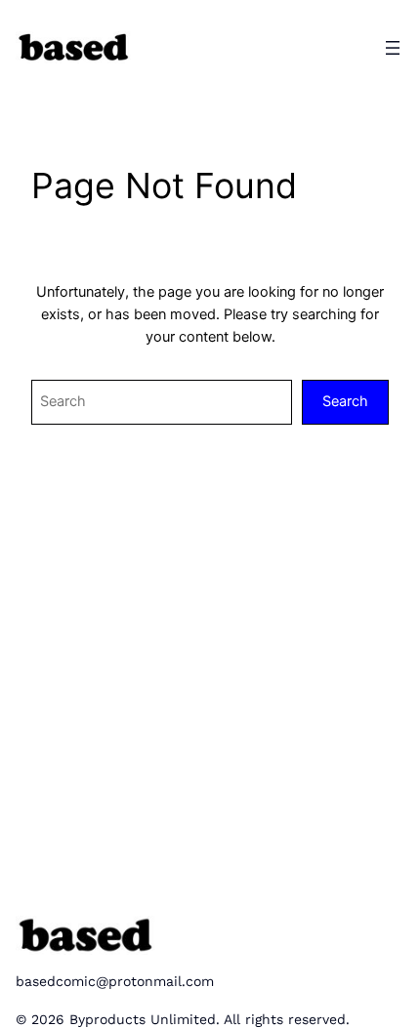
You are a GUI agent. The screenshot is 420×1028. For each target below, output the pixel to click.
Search (345, 401)
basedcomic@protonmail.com (115, 981)
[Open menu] (392, 48)
